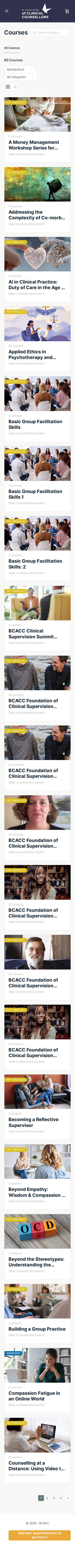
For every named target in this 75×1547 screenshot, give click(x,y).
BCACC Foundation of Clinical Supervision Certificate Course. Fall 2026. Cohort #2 (35, 913)
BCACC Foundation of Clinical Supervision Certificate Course (33, 703)
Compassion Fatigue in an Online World (34, 1395)
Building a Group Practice (37, 1329)
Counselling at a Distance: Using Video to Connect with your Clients (36, 1466)
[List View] (15, 86)
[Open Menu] (6, 11)
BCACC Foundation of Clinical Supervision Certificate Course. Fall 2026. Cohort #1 (35, 843)
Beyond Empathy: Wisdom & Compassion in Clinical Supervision (37, 1192)
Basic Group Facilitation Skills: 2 (35, 563)
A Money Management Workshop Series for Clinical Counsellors (34, 145)
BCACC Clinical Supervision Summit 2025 (31, 634)
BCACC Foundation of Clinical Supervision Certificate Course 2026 (36, 773)
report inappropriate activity (39, 1535)
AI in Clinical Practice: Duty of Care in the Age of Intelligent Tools (37, 285)
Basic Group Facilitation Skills (35, 424)
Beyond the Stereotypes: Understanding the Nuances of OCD (36, 1262)
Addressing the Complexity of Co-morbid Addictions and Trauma (37, 215)
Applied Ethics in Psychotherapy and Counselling (30, 354)
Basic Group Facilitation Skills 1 (35, 494)
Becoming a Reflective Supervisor (34, 1122)
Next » (68, 1498)
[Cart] (67, 11)
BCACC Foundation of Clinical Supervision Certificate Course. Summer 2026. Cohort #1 (37, 983)
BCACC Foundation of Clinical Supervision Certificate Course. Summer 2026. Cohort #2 (37, 1053)
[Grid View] (8, 86)
